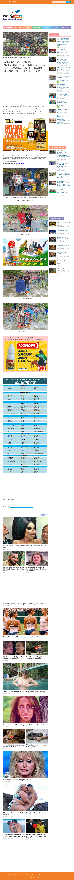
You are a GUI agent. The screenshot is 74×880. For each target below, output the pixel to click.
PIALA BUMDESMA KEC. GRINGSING (62, 253)
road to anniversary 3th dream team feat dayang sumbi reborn (21, 507)
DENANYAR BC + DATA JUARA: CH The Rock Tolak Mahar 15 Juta (63, 95)
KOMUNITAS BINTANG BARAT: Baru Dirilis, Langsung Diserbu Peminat (63, 121)
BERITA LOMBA (8, 27)
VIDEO (14, 2)
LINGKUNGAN (65, 27)
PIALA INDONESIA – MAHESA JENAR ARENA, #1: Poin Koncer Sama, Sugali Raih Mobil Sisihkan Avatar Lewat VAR (63, 87)
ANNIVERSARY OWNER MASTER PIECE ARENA (62, 238)
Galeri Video (25, 875)
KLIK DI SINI (21, 163)
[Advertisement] (47, 15)
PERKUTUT (56, 27)
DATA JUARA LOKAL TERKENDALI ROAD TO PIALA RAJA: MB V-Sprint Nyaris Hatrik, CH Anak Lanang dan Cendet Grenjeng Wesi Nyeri (63, 154)
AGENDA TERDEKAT (57, 219)
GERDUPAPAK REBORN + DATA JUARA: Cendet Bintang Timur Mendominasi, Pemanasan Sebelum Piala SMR (63, 112)
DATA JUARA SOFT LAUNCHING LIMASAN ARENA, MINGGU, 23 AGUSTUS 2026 (62, 103)
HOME (5, 2)
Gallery (60, 875)
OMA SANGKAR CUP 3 (62, 245)
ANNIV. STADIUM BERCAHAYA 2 (61, 261)
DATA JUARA (18, 27)
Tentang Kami (45, 875)
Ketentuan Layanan (53, 875)
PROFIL (27, 27)
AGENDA (10, 2)
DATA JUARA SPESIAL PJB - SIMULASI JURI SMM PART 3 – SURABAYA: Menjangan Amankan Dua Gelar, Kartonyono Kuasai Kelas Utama (63, 165)
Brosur (19, 875)
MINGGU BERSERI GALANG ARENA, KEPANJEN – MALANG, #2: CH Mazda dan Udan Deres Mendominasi (63, 70)
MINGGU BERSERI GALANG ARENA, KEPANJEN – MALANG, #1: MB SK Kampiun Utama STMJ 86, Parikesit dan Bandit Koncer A (63, 60)
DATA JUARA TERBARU (58, 147)
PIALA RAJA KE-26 (61, 269)
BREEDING (37, 27)
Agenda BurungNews (33, 875)
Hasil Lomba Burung (13, 875)
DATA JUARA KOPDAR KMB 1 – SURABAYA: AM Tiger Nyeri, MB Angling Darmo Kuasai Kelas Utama (64, 175)
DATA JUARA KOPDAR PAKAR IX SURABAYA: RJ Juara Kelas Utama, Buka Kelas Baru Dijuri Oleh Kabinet (64, 78)
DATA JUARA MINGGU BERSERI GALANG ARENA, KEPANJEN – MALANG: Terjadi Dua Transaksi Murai (63, 52)
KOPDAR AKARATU (61, 230)
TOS (40, 875)
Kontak (64, 875)
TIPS (46, 27)
